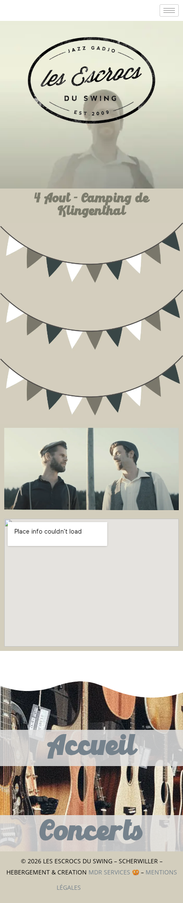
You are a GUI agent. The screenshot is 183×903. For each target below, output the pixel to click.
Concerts (91, 833)
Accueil (92, 748)
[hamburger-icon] (169, 10)
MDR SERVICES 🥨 (115, 872)
